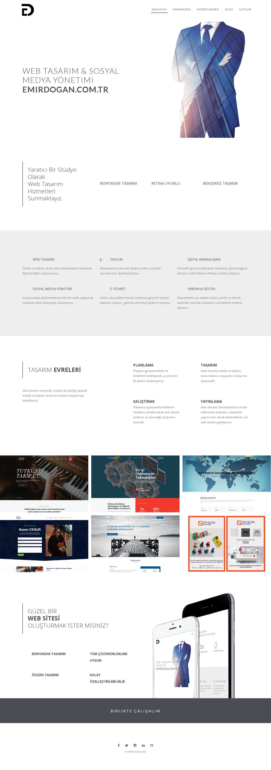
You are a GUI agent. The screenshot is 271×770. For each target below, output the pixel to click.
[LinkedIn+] (143, 745)
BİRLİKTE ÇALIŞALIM (135, 711)
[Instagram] (135, 745)
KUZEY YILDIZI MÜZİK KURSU (29, 462)
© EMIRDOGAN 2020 (135, 751)
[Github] (152, 745)
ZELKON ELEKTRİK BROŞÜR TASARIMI (217, 521)
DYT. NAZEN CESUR (22, 521)
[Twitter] (127, 745)
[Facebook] (118, 745)
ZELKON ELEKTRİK (203, 462)
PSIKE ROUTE (108, 521)
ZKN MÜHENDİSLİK (112, 462)
